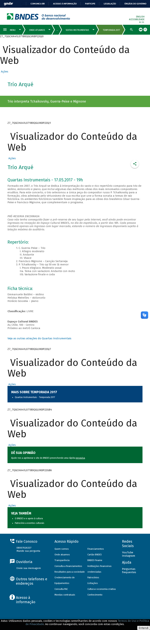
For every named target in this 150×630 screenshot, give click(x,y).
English (140, 16)
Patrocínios (93, 577)
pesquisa (80, 458)
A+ (140, 22)
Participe (90, 4)
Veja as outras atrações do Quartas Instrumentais (39, 338)
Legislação (110, 4)
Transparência (62, 560)
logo (38, 16)
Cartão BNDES (94, 554)
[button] (4, 71)
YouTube (127, 552)
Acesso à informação (65, 4)
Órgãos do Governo (135, 4)
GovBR (8, 4)
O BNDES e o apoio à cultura (29, 518)
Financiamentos (95, 548)
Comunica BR (38, 4)
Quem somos (62, 548)
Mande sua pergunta (28, 550)
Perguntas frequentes (129, 570)
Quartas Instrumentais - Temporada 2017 (35, 397)
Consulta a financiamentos (68, 566)
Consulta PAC (61, 589)
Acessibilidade (137, 19)
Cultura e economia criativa (101, 589)
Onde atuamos (62, 554)
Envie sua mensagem (28, 568)
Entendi (144, 628)
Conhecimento (94, 594)
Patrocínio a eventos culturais (29, 523)
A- (143, 22)
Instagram (128, 555)
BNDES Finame (94, 560)
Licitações (92, 583)
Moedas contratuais (65, 594)
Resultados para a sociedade (70, 571)
